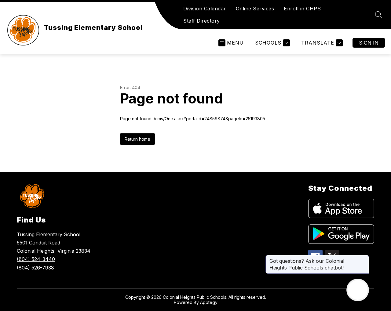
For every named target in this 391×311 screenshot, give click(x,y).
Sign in (368, 43)
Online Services (255, 8)
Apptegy (208, 302)
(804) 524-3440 (36, 259)
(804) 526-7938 (35, 268)
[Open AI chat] (357, 290)
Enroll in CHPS (302, 8)
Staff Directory (201, 21)
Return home (137, 139)
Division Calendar (204, 8)
